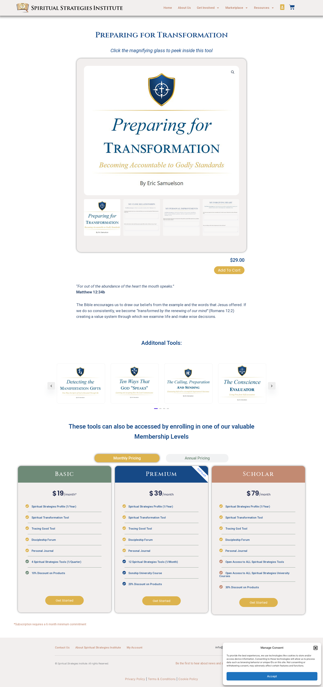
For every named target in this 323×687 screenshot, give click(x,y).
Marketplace (234, 8)
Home (168, 8)
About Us (184, 8)
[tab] (127, 458)
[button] (315, 648)
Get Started (64, 600)
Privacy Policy (135, 679)
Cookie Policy (188, 679)
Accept (272, 676)
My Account (134, 647)
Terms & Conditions (162, 679)
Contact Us (62, 647)
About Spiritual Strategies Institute (98, 647)
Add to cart (229, 270)
